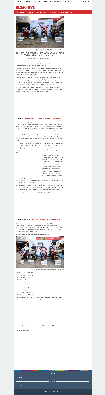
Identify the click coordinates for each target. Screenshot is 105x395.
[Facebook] (78, 1)
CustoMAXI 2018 (31, 62)
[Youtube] (85, 1)
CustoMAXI (40, 325)
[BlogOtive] (25, 7)
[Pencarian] (87, 12)
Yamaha (31, 325)
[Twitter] (81, 1)
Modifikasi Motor (25, 325)
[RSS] (88, 1)
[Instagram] (83, 1)
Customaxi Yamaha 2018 (48, 325)
